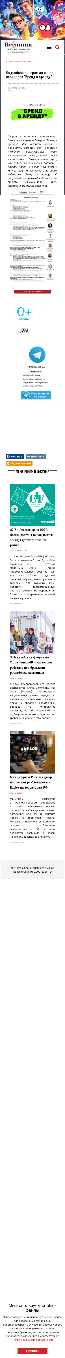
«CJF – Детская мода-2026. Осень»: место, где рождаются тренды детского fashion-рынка (31, 537)
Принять (32, 1351)
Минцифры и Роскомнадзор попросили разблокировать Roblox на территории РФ (31, 782)
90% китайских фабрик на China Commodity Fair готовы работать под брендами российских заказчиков (31, 665)
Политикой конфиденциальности (32, 1339)
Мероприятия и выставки (20, 62)
